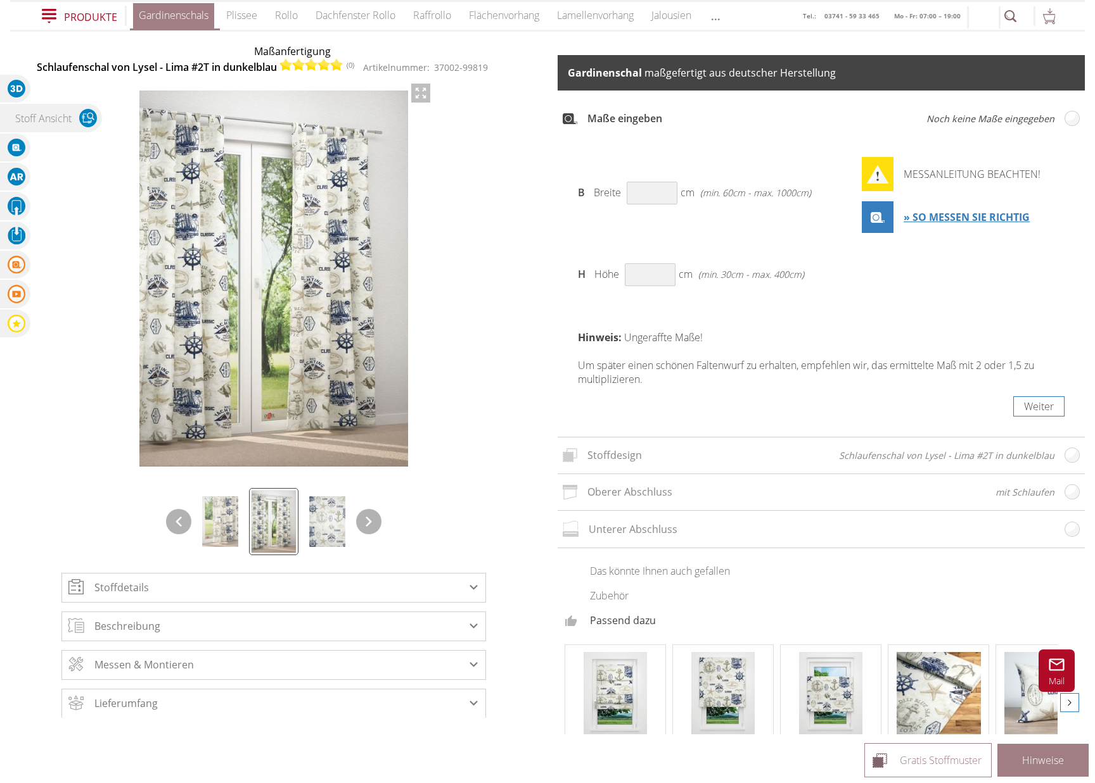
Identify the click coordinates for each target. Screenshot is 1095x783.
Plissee (241, 15)
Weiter (1039, 406)
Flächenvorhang (504, 15)
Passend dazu (623, 620)
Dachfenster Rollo (355, 15)
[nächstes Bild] (368, 521)
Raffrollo (432, 15)
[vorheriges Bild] (178, 521)
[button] (273, 587)
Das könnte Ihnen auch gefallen (660, 571)
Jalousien (671, 15)
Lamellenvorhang (595, 15)
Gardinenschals (173, 15)
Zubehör (609, 596)
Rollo (286, 15)
